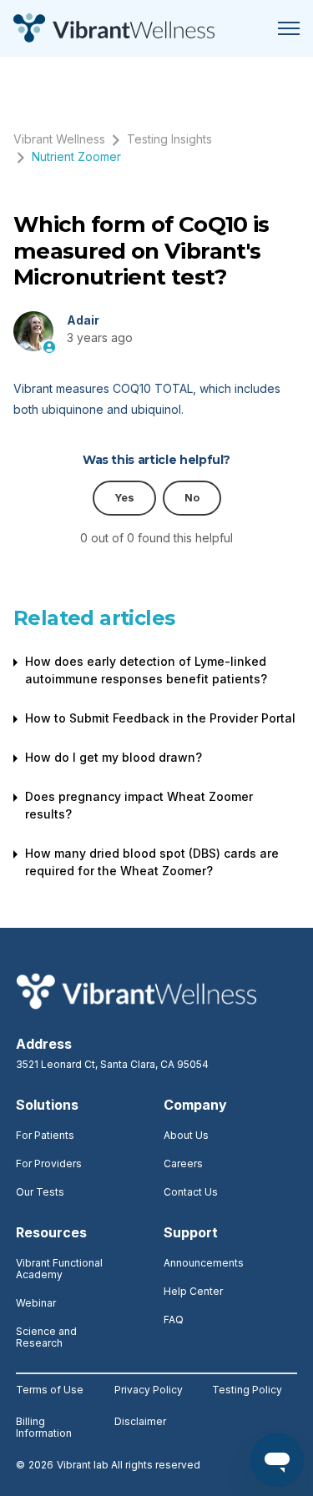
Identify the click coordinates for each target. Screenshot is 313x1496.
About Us (186, 1135)
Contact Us (191, 1192)
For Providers (49, 1163)
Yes (124, 497)
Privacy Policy (148, 1390)
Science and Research (46, 1337)
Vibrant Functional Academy (59, 1269)
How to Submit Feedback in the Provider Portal (160, 718)
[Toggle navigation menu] (288, 28)
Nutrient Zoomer (76, 156)
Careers (183, 1163)
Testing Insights (169, 139)
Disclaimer (140, 1422)
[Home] (114, 28)
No (191, 497)
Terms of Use (49, 1390)
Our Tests (40, 1192)
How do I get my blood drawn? (113, 757)
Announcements (204, 1263)
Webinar (36, 1303)
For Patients (45, 1135)
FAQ (174, 1319)
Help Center (193, 1291)
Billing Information (44, 1427)
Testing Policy (247, 1390)
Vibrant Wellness (59, 139)
